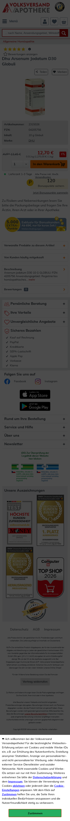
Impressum (15, 781)
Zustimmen (9, 794)
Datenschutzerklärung (47, 777)
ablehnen (19, 786)
